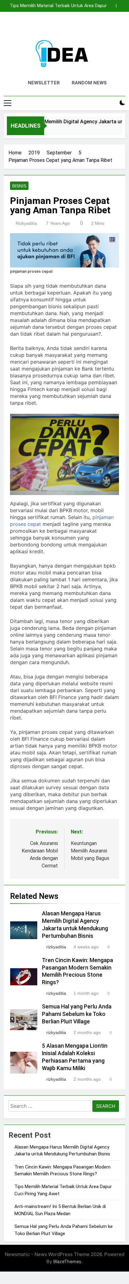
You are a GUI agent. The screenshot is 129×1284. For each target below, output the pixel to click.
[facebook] (49, 26)
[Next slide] (120, 5)
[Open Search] (111, 103)
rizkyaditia (26, 223)
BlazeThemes (67, 1261)
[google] (72, 26)
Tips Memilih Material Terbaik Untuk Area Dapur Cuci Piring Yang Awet (58, 5)
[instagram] (57, 26)
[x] (64, 26)
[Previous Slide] (111, 5)
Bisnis (19, 185)
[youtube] (79, 26)
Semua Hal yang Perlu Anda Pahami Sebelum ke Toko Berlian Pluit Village (76, 1014)
